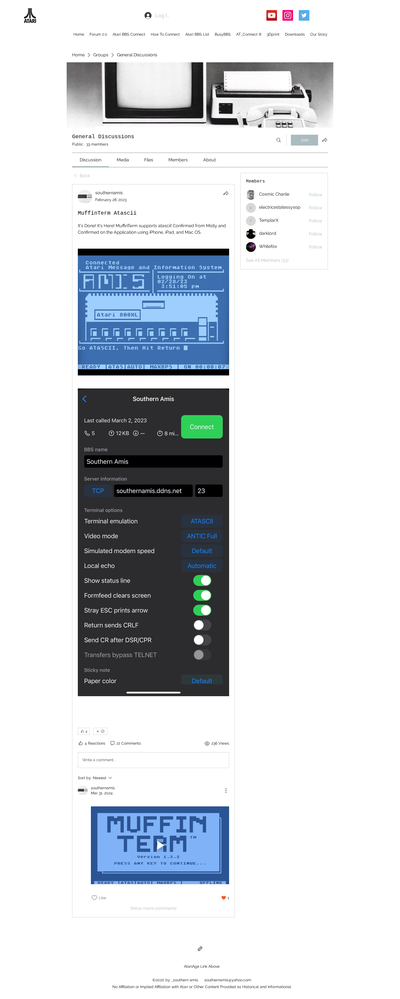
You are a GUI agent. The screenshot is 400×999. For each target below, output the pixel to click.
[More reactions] (100, 731)
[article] (153, 550)
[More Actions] (226, 790)
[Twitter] (304, 15)
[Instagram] (287, 15)
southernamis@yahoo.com (227, 980)
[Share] (226, 193)
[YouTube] (271, 15)
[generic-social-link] (200, 948)
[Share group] (324, 140)
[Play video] (160, 845)
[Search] (278, 140)
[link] (90, 159)
